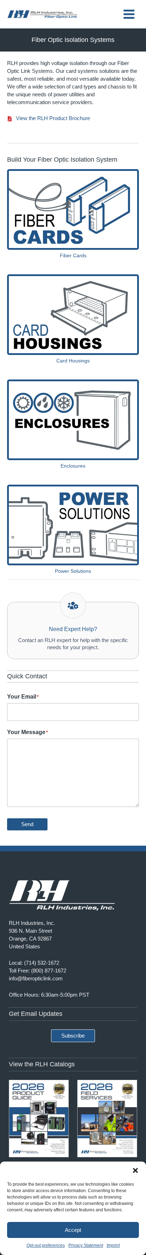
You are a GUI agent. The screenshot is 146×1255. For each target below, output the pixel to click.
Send (27, 824)
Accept (73, 1230)
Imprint (113, 1245)
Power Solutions (73, 571)
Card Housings (73, 360)
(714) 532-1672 (41, 963)
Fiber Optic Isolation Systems (73, 39)
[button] (135, 1170)
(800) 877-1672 (48, 971)
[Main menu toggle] (129, 14)
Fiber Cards (73, 255)
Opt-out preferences (46, 1245)
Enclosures (73, 466)
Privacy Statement (85, 1245)
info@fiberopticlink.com (36, 978)
